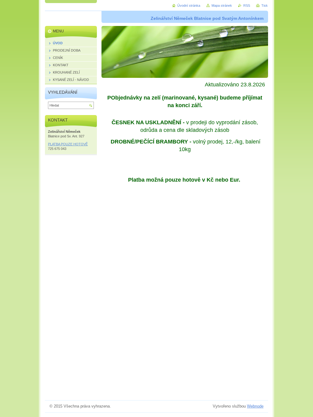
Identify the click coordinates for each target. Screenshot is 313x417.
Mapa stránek (222, 5)
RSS (246, 5)
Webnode (255, 406)
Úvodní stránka (188, 5)
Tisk (264, 5)
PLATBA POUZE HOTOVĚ (68, 144)
